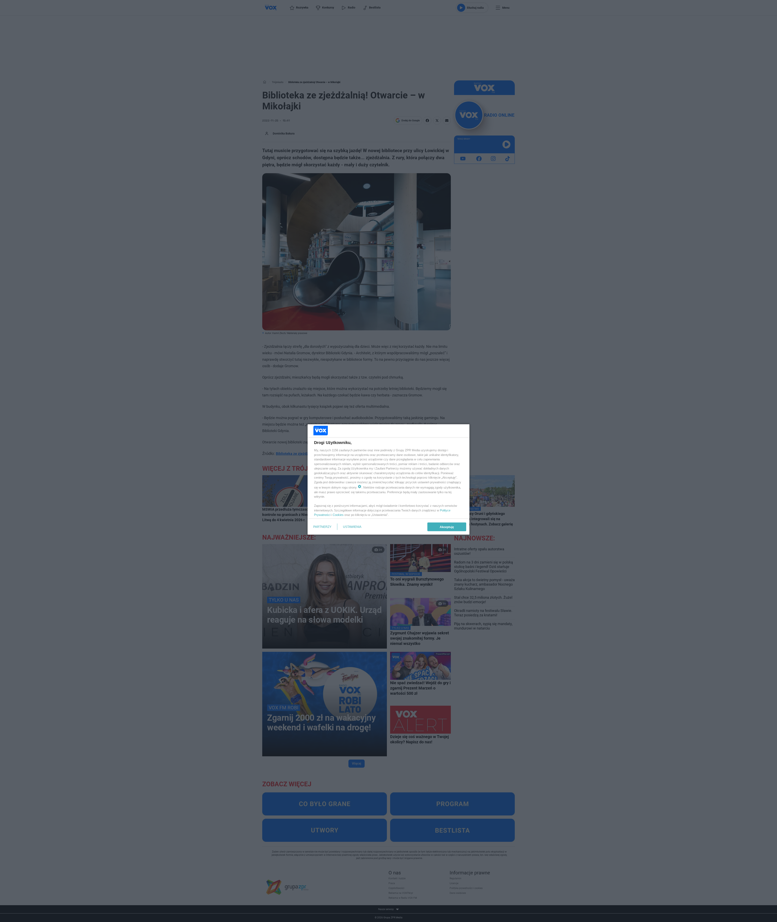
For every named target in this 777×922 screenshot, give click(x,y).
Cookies (338, 514)
